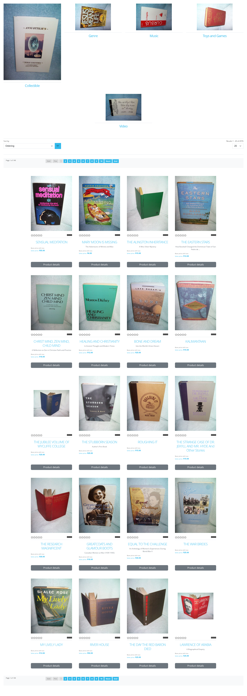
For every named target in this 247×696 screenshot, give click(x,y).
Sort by (6, 141)
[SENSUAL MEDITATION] (51, 203)
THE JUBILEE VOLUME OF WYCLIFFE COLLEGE (51, 444)
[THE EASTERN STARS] (195, 203)
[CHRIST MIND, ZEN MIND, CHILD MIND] (51, 302)
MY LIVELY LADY (51, 645)
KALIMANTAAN (195, 341)
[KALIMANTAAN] (195, 302)
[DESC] (58, 146)
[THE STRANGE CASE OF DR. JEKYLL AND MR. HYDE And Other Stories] (195, 403)
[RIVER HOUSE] (99, 606)
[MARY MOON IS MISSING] (99, 203)
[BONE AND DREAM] (147, 302)
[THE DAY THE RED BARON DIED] (147, 606)
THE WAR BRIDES (196, 544)
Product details (51, 264)
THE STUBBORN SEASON (99, 442)
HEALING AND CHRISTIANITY (99, 341)
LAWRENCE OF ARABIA (195, 645)
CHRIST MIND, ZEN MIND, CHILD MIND (51, 343)
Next (108, 161)
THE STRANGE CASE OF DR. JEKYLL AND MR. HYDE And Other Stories (196, 446)
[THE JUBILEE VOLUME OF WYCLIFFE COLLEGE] (51, 403)
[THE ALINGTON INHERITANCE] (147, 203)
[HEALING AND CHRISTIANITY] (99, 302)
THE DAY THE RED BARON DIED (148, 647)
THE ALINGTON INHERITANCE (147, 242)
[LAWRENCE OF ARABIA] (195, 606)
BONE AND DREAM (147, 341)
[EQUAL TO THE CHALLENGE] (147, 505)
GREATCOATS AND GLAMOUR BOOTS (99, 546)
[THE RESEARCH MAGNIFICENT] (51, 505)
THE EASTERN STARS (195, 242)
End (115, 161)
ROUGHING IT (147, 442)
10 (101, 161)
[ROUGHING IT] (147, 403)
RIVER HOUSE (99, 645)
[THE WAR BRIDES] (195, 505)
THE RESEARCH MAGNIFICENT (51, 546)
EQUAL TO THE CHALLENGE (147, 544)
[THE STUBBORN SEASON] (99, 403)
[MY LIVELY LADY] (51, 606)
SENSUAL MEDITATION (51, 242)
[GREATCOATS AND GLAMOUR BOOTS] (99, 505)
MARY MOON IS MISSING (99, 242)
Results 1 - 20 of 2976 (234, 141)
